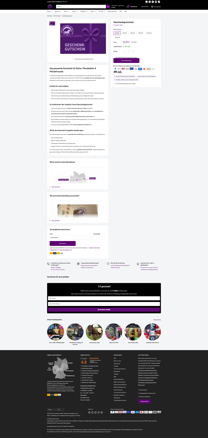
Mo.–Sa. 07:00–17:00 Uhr (58, 269)
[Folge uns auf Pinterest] (153, 1)
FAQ (121, 11)
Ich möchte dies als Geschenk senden (126, 57)
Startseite (49, 16)
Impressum (117, 363)
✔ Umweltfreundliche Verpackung (89, 370)
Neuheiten (141, 377)
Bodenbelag (153, 370)
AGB (115, 376)
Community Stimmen (120, 369)
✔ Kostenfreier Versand (86, 380)
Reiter (66, 11)
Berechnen (62, 243)
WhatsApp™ (83, 395)
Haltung (57, 11)
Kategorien (117, 397)
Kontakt (116, 366)
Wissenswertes (112, 11)
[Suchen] (108, 6)
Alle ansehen (157, 319)
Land (51, 234)
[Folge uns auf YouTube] (156, 1)
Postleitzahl (96, 234)
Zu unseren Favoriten (120, 392)
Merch (92, 11)
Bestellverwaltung (119, 395)
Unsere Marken (154, 375)
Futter (74, 11)
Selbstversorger (142, 373)
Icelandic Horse (118, 25)
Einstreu (155, 373)
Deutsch (50, 409)
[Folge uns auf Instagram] (150, 1)
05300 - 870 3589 (55, 267)
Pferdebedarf (142, 380)
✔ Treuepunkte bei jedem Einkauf (89, 366)
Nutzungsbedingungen (98, 431)
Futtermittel (146, 375)
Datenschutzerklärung (120, 384)
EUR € (58, 409)
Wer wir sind (117, 361)
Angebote (83, 11)
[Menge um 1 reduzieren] (124, 51)
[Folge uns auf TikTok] (159, 1)
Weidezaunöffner (151, 382)
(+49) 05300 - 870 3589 (86, 390)
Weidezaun (154, 377)
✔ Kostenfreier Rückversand (88, 382)
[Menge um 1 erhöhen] (133, 51)
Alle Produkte (57, 16)
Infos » (73, 390)
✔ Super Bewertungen (86, 368)
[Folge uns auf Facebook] (146, 1)
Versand (116, 374)
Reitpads (146, 370)
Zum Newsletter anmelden (104, 309)
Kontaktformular (84, 397)
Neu (126, 11)
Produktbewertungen (120, 400)
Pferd (48, 11)
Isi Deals (150, 373)
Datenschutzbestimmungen (84, 431)
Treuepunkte (143, 393)
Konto (113, 7)
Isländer (140, 375)
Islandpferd (147, 377)
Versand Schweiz (118, 379)
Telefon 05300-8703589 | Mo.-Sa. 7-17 (57, 1)
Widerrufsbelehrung (119, 387)
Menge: (115, 51)
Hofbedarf (141, 370)
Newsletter (117, 371)
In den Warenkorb (126, 60)
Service (101, 11)
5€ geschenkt (144, 401)
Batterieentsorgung (119, 382)
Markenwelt (141, 385)
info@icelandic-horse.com (87, 388)
